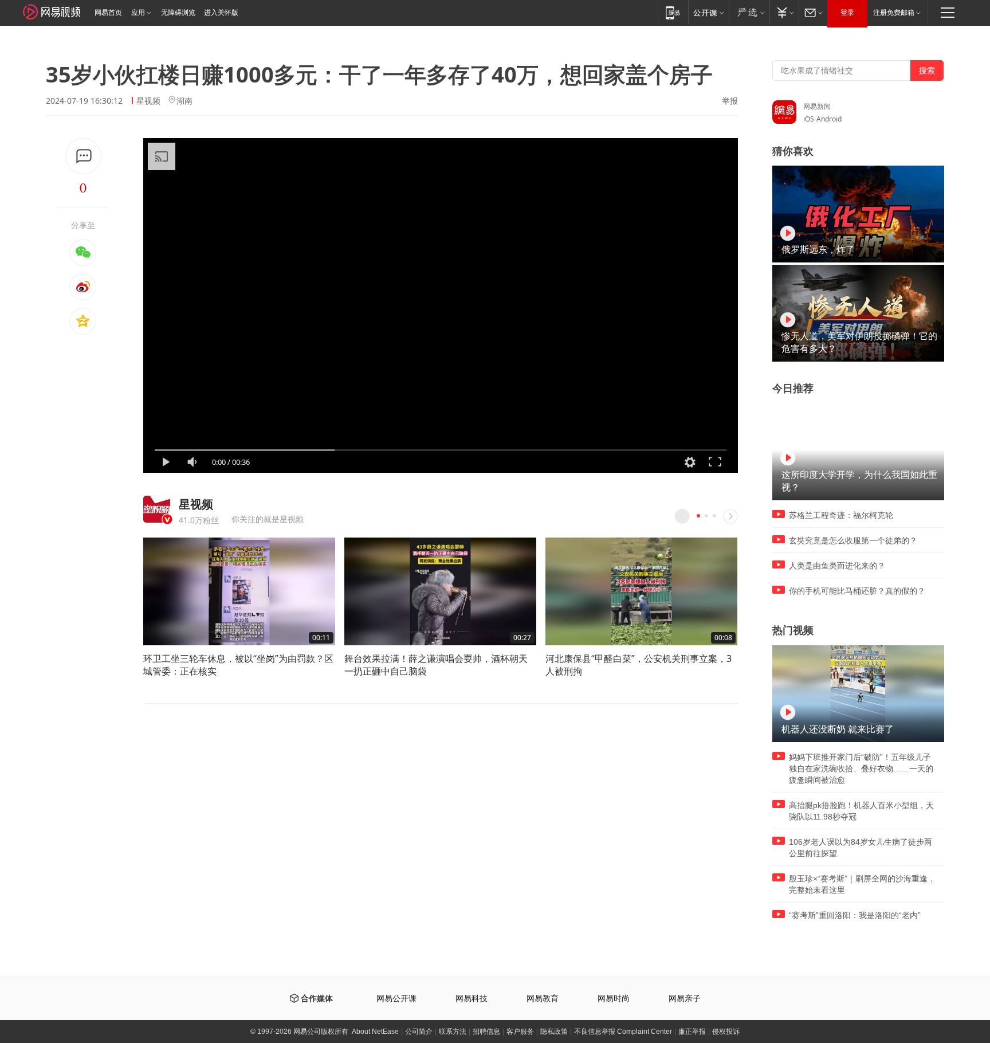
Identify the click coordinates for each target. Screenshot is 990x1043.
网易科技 (471, 998)
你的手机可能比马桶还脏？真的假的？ (857, 590)
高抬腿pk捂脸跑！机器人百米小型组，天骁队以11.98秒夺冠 (861, 811)
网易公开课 (396, 998)
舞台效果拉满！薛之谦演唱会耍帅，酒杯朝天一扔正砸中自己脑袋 (436, 664)
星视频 (148, 100)
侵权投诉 (726, 1032)
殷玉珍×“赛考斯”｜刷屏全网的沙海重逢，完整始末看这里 (862, 884)
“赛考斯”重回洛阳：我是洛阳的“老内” (855, 915)
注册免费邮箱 (893, 13)
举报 (730, 101)
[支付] (784, 12)
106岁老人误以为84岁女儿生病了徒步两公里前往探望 (860, 847)
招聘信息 (486, 1032)
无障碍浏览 (178, 13)
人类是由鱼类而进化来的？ (837, 565)
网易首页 (108, 13)
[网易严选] (749, 12)
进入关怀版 (221, 13)
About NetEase (375, 1032)
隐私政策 (554, 1032)
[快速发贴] (83, 156)
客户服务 (520, 1032)
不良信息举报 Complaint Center (623, 1032)
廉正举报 (692, 1032)
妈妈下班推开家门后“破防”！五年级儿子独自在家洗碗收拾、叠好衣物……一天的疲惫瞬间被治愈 (861, 768)
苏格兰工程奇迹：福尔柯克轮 (841, 515)
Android (829, 119)
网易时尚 (614, 998)
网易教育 (543, 998)
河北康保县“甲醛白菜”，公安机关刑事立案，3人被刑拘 (638, 664)
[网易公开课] (708, 12)
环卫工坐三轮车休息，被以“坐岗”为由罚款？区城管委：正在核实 (238, 664)
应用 (138, 13)
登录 (847, 13)
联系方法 (452, 1032)
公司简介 (419, 1032)
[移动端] (673, 12)
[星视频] (156, 509)
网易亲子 (685, 998)
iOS (808, 119)
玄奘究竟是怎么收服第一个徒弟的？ (853, 540)
